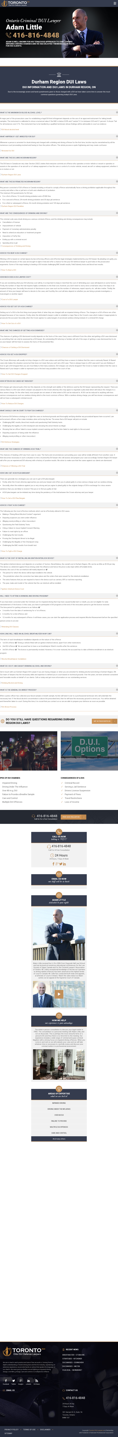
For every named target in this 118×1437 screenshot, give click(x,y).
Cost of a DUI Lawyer (10, 299)
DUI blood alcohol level (10, 130)
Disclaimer (45, 1430)
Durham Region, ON (83, 564)
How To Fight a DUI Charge (12, 551)
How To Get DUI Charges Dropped (14, 374)
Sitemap (8, 1433)
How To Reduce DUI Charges (13, 404)
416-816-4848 (35, 35)
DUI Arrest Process (9, 707)
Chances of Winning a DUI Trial (13, 466)
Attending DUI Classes (10, 627)
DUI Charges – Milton (71, 1366)
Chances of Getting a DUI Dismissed (15, 347)
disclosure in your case (44, 288)
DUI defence (75, 262)
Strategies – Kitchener (72, 1359)
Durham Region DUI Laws (11, 175)
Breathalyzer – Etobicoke (73, 1355)
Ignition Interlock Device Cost (13, 589)
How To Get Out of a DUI (11, 323)
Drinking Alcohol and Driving (12, 683)
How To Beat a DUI (9, 270)
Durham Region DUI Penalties (13, 206)
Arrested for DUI (8, 151)
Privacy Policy (12, 1430)
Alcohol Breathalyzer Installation (14, 659)
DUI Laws (73, 94)
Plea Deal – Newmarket (72, 1370)
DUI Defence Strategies (10, 442)
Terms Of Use (29, 1430)
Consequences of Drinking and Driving (16, 246)
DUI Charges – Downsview (73, 1362)
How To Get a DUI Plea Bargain (13, 498)
